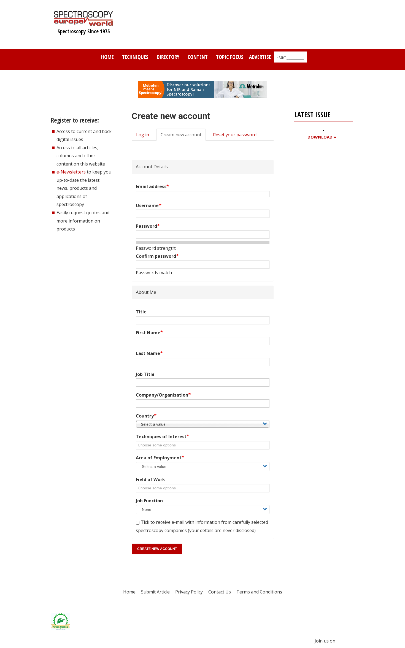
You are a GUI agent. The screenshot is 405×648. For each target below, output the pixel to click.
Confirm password (156, 256)
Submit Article (155, 592)
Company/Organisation (162, 395)
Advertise (260, 57)
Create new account (183, 136)
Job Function (149, 501)
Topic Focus (230, 57)
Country (145, 416)
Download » (321, 137)
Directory (168, 57)
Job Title (145, 374)
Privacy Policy (189, 592)
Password (146, 226)
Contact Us (219, 592)
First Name (148, 333)
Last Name (148, 353)
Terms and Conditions (259, 592)
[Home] (84, 23)
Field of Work (150, 479)
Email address (151, 186)
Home (107, 57)
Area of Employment (159, 458)
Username (147, 205)
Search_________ (290, 57)
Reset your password (234, 135)
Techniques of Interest (161, 436)
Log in (142, 135)
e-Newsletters (71, 172)
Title (141, 312)
